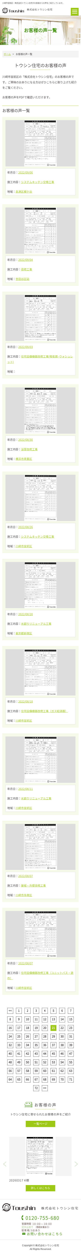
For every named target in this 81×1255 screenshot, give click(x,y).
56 (10, 1071)
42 (27, 1053)
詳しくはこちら (40, 1188)
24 (10, 1036)
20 (44, 1028)
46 (62, 1053)
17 (18, 1028)
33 (18, 1045)
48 (10, 1062)
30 (62, 1036)
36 (44, 1045)
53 (53, 1062)
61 (53, 1071)
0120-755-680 (42, 1217)
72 (36, 1088)
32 (10, 1045)
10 (27, 1019)
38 (62, 1045)
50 (27, 1062)
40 (10, 1053)
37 (53, 1045)
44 (44, 1053)
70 (62, 1079)
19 (36, 1028)
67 (36, 1079)
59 (36, 1071)
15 (70, 1019)
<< (10, 1010)
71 (70, 1079)
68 (44, 1079)
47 (70, 1053)
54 (62, 1062)
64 (10, 1079)
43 (36, 1053)
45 (53, 1053)
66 (27, 1079)
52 (44, 1062)
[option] (40, 1164)
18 (27, 1028)
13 (53, 1019)
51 (36, 1062)
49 (18, 1062)
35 (36, 1045)
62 (62, 1071)
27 (36, 1036)
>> (44, 1088)
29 (53, 1036)
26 (27, 1036)
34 (27, 1045)
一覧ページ (40, 1123)
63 (70, 1071)
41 (18, 1053)
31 (70, 1036)
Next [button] (76, 1164)
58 (27, 1071)
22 (62, 1028)
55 (70, 1062)
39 (70, 1045)
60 (44, 1071)
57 (18, 1071)
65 (18, 1079)
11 (36, 1019)
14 (62, 1019)
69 (53, 1079)
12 (44, 1019)
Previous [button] (4, 1164)
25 (18, 1036)
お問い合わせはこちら (45, 1233)
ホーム (7, 54)
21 (53, 1028)
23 (70, 1028)
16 (10, 1028)
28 (44, 1036)
